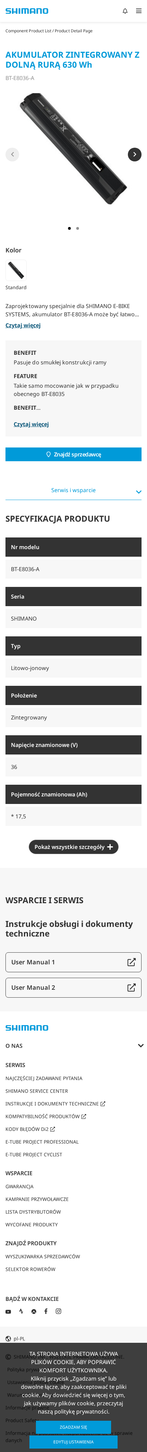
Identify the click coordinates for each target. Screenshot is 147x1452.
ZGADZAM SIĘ (73, 1427)
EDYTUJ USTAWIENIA (73, 1442)
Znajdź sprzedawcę (77, 454)
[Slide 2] (77, 228)
